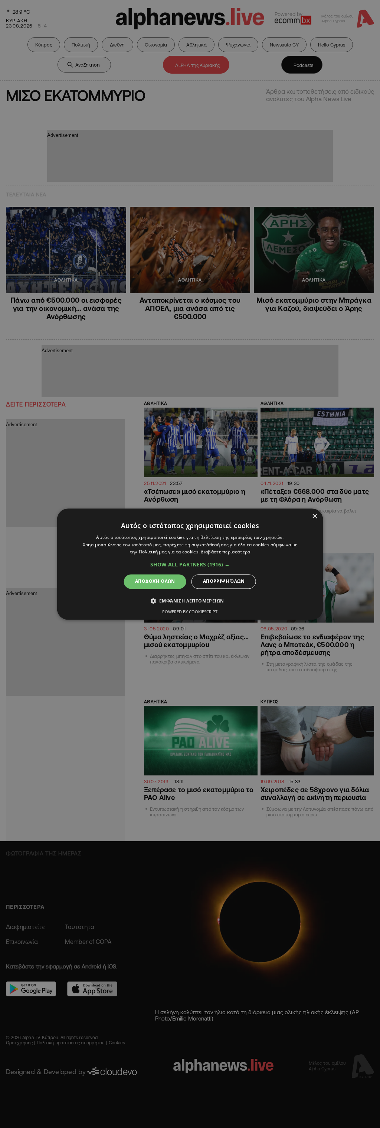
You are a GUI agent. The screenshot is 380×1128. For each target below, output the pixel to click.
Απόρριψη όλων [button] (224, 581)
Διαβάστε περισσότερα (225, 552)
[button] (190, 565)
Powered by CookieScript (189, 611)
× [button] (314, 516)
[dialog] (190, 564)
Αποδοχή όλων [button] (155, 581)
